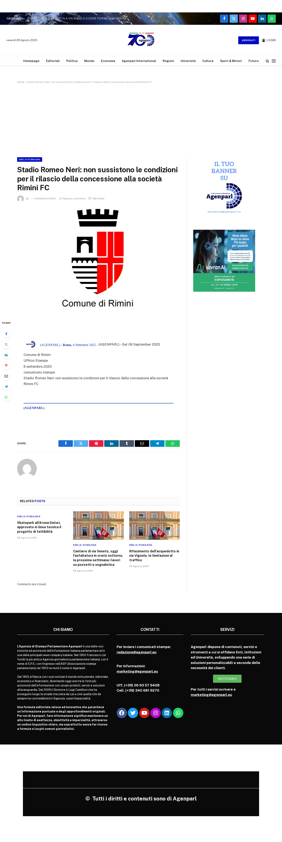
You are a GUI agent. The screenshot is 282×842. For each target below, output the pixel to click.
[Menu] (274, 60)
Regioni (168, 61)
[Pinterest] (6, 365)
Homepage (31, 61)
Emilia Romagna (29, 159)
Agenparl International (139, 61)
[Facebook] (6, 334)
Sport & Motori (231, 61)
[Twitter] (6, 344)
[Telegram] (6, 386)
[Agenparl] (141, 40)
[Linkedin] (167, 713)
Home (20, 82)
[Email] (6, 376)
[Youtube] (144, 713)
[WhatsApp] (6, 397)
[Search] (267, 60)
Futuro (254, 61)
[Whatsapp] (178, 713)
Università (188, 61)
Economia (108, 61)
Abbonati (248, 40)
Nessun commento (74, 198)
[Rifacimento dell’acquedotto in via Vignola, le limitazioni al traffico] (154, 525)
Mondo (89, 61)
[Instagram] (155, 713)
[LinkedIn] (6, 355)
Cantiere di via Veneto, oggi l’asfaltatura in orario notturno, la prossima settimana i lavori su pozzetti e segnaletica (98, 558)
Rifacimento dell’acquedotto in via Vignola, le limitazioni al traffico (154, 555)
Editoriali (53, 61)
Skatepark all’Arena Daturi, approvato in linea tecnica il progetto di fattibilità (39, 527)
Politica (72, 61)
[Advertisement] (141, 120)
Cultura (207, 61)
